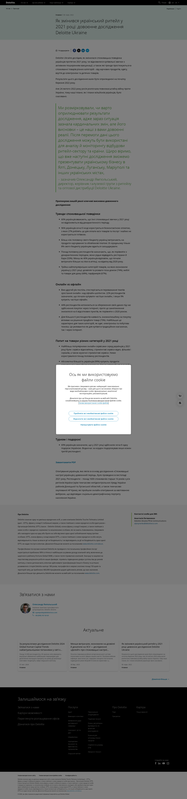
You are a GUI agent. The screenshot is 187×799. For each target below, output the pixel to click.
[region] (93, 399)
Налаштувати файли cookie (93, 425)
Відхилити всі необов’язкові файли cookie (93, 419)
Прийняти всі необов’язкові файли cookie (93, 413)
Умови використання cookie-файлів (93, 403)
